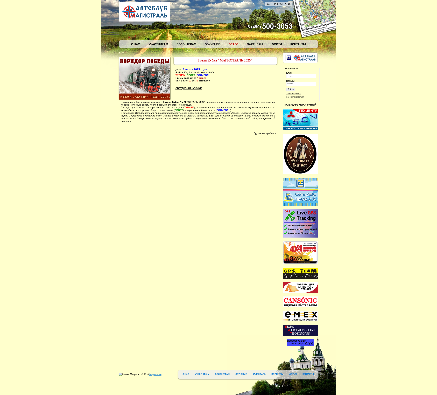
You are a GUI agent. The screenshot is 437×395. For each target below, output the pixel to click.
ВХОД (269, 4)
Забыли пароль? (293, 93)
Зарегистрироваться (295, 97)
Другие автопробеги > (265, 133)
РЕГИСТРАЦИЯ (283, 4)
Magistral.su (155, 374)
